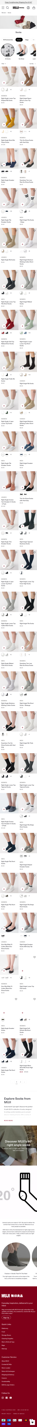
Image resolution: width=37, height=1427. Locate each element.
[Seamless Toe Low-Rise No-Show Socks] (27, 158)
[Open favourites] (32, 1422)
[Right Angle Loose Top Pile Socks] (27, 965)
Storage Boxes (6, 1335)
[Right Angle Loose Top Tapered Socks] (9, 763)
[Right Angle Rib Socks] (9, 238)
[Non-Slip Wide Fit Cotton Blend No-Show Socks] (9, 923)
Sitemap (4, 1348)
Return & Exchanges (8, 1371)
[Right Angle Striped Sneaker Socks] (27, 843)
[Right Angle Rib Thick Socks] (27, 721)
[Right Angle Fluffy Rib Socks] (9, 362)
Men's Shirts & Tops (8, 1342)
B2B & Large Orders (8, 1385)
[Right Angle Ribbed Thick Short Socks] (9, 642)
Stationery (5, 1328)
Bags (27, 40)
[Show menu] (3, 7)
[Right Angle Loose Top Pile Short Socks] (9, 280)
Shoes (35, 40)
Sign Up (6, 1317)
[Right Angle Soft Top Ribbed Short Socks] (9, 320)
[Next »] (24, 1082)
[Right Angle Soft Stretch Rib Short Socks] (27, 1006)
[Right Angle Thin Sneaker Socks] (9, 520)
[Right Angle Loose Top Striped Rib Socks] (9, 77)
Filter (3, 63)
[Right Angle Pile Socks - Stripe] (27, 198)
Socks (9, 13)
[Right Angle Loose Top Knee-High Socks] (27, 560)
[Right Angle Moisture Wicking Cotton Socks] (9, 681)
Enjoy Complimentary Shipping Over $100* (18, 2)
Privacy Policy (6, 1413)
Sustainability (6, 1381)
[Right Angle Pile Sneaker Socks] (9, 198)
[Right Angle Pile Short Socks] (9, 843)
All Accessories (8, 40)
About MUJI (5, 1361)
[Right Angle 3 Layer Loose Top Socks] (9, 400)
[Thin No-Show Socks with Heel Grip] (27, 118)
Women (4, 13)
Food (3, 1332)
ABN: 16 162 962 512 (23, 1409)
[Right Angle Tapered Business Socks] (27, 520)
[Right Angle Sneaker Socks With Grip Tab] (27, 923)
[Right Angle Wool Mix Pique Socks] (9, 118)
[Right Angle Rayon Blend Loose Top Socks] (27, 77)
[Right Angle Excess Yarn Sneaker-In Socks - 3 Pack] (9, 481)
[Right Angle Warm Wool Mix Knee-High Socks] (27, 1048)
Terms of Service (18, 1413)
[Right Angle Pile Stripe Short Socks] (27, 803)
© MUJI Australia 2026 (8, 1409)
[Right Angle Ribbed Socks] (27, 280)
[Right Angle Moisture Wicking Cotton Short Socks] (27, 238)
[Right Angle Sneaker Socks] (9, 158)
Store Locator (6, 1368)
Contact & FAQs (7, 1364)
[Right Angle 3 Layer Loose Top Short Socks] (27, 320)
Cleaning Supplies (7, 1338)
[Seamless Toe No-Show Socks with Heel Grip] (9, 721)
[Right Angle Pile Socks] (27, 602)
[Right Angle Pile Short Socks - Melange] (27, 681)
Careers (4, 1378)
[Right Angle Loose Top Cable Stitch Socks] (9, 602)
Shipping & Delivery (8, 1374)
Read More (8, 1120)
